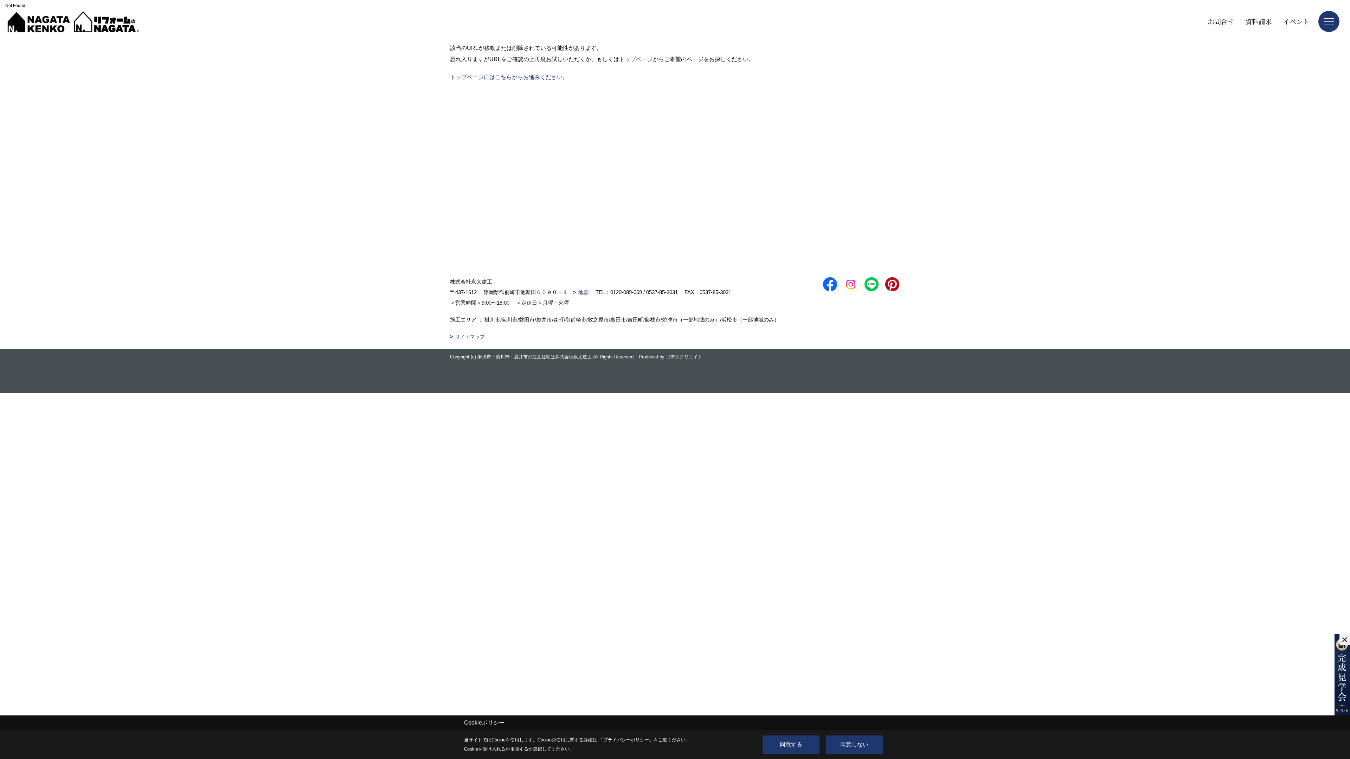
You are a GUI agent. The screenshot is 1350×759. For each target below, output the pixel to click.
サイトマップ (470, 336)
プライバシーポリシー (626, 739)
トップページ (636, 59)
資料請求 (1258, 21)
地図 (583, 292)
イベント (1296, 21)
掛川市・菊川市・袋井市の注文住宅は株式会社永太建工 (534, 356)
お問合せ (1221, 21)
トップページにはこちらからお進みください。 (509, 77)
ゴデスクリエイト (684, 356)
